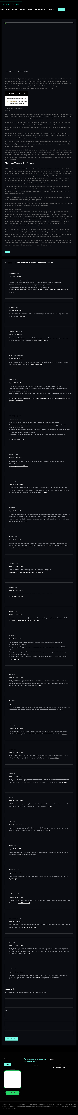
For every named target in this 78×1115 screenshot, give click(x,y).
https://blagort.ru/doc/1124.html (18, 466)
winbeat (11, 749)
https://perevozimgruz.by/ (16, 439)
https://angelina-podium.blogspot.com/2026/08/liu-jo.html (26, 572)
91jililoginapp (12, 869)
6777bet (11, 773)
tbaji (10, 797)
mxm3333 (11, 536)
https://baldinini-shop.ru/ (16, 596)
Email (6, 1020)
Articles (7, 252)
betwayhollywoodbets (14, 355)
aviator (10, 724)
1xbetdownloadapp (13, 918)
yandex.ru (11, 635)
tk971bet (11, 481)
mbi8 (10, 674)
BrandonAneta (12, 273)
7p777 (10, 821)
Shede (10, 379)
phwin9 (10, 845)
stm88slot (11, 968)
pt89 (10, 942)
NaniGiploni (12, 454)
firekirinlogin (12, 307)
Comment (8, 997)
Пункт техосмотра (14, 659)
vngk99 (11, 507)
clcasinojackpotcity (13, 331)
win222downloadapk (14, 894)
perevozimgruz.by (13, 415)
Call (62, 9)
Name (6, 1010)
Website (7, 1029)
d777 (10, 700)
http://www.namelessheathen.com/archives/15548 (24, 620)
